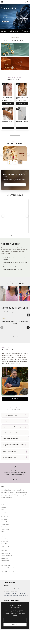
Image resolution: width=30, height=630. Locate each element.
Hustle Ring (22, 593)
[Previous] (2, 154)
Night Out (3, 526)
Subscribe (15, 624)
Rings (2, 509)
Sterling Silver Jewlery (20, 588)
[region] (15, 471)
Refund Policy (4, 539)
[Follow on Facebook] (2, 571)
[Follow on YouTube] (13, 571)
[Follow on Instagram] (6, 571)
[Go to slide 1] (11, 235)
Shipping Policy (4, 541)
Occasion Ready (5, 529)
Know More (15, 398)
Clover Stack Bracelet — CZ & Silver (7, 98)
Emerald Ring (7, 593)
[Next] (28, 154)
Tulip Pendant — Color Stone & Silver (22, 122)
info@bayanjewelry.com (10, 567)
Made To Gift (4, 531)
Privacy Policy (4, 543)
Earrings (3, 504)
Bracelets (3, 512)
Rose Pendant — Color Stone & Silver (22, 98)
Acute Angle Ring (17, 595)
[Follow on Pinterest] (9, 571)
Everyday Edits (4, 519)
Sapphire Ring (15, 593)
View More (15, 133)
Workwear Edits (5, 524)
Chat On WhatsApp (15, 185)
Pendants (3, 507)
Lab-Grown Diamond (9, 588)
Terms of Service (5, 546)
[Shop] (15, 16)
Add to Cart (8, 103)
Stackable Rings (8, 595)
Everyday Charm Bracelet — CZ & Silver (7, 122)
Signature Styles (5, 521)
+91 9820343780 (7, 565)
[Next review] (28, 327)
